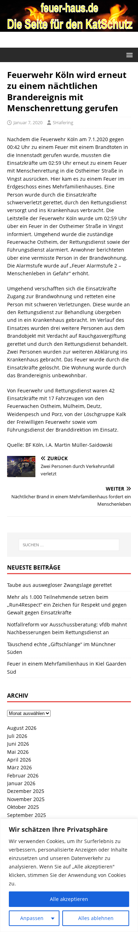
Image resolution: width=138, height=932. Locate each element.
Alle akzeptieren (69, 899)
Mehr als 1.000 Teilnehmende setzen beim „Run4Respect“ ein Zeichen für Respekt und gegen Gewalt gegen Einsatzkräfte (67, 605)
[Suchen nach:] (69, 545)
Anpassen (32, 918)
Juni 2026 (18, 743)
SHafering (63, 122)
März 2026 (19, 767)
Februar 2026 (23, 775)
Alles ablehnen (96, 918)
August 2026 (21, 727)
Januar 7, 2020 (27, 122)
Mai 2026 (18, 751)
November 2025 (26, 799)
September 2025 (26, 815)
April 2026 (19, 759)
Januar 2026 (21, 783)
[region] (69, 875)
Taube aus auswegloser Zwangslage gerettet (59, 585)
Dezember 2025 (25, 791)
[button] (128, 54)
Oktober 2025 (23, 807)
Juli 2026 (17, 736)
